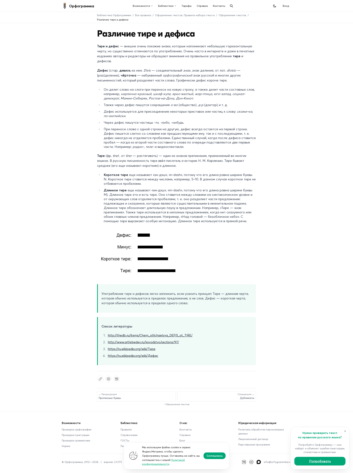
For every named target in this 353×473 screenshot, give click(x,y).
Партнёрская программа (254, 444)
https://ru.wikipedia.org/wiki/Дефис (133, 356)
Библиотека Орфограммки (114, 15)
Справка (202, 6)
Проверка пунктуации (75, 435)
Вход (286, 6)
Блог (182, 440)
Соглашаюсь (214, 455)
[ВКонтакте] (244, 462)
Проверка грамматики (76, 440)
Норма (66, 446)
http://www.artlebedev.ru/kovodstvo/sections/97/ (143, 342)
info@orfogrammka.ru (277, 462)
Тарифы (186, 6)
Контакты (219, 6)
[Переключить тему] (274, 6)
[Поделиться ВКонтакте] (116, 379)
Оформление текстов (232, 15)
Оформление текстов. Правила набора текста (185, 15)
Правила (126, 429)
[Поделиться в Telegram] (108, 379)
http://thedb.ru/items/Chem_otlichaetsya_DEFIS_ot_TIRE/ (150, 335)
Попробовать (320, 461)
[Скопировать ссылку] (100, 379)
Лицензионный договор (253, 439)
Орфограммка (81, 5)
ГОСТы (125, 440)
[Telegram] (251, 462)
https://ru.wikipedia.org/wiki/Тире (131, 349)
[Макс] (258, 462)
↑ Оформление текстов (176, 404)
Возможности (141, 6)
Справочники (129, 435)
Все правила (143, 15)
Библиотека (165, 6)
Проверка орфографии (76, 429)
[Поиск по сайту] (231, 6)
